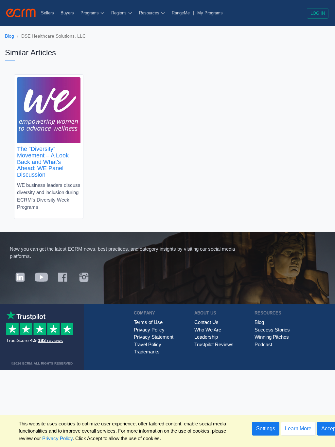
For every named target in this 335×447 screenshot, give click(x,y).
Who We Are (207, 329)
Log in (317, 13)
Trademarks (147, 351)
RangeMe (181, 12)
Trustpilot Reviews (214, 344)
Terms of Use (148, 322)
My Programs (210, 12)
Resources (150, 12)
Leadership (206, 337)
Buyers (67, 12)
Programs (90, 12)
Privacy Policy (149, 329)
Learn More (298, 428)
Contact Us (206, 322)
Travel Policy (147, 344)
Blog (9, 36)
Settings (265, 428)
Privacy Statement (153, 337)
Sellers (47, 12)
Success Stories (272, 329)
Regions (119, 12)
